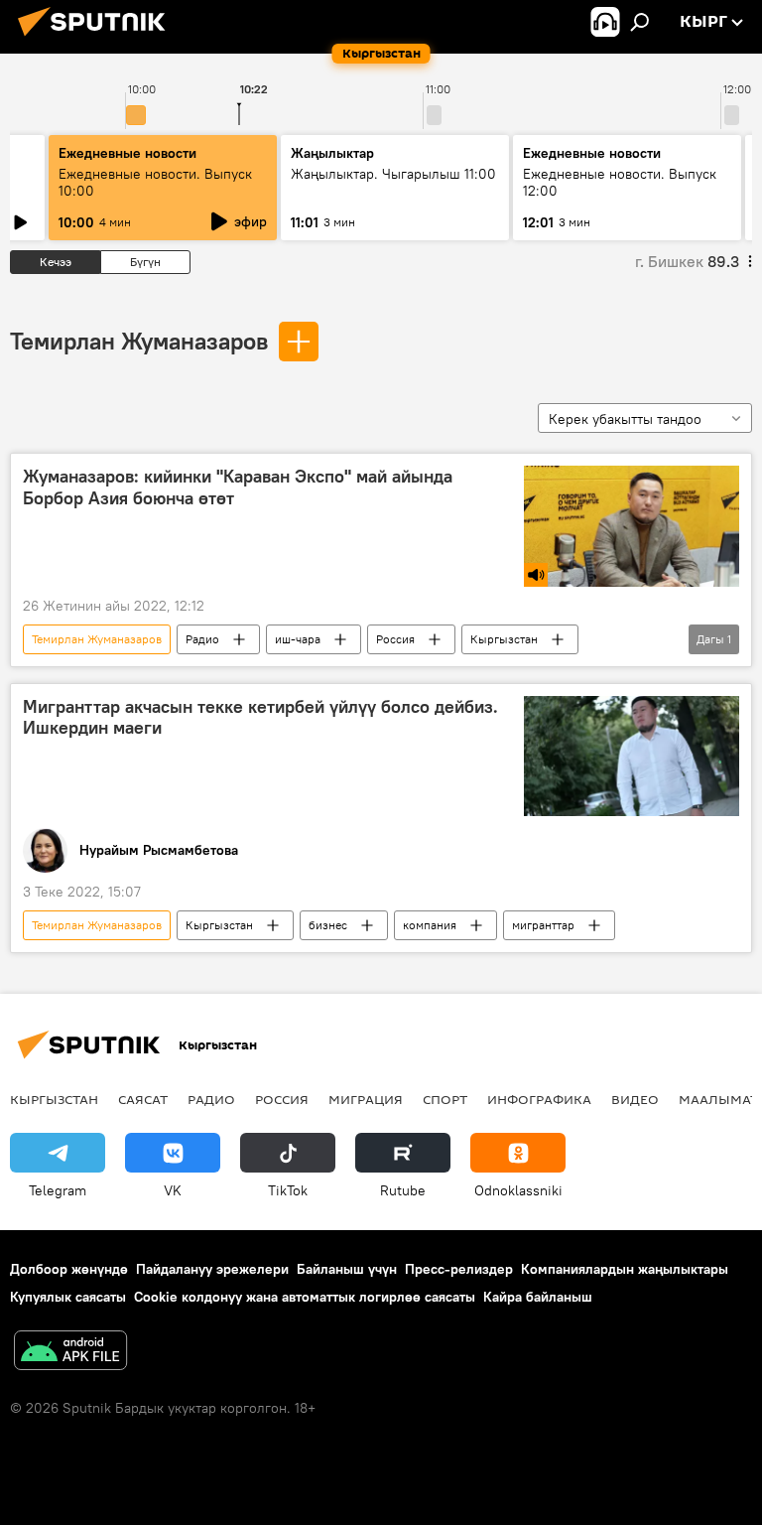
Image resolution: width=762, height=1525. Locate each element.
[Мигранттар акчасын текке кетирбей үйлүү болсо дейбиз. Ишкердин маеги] (631, 756)
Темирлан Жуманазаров (139, 340)
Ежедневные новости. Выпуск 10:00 (155, 182)
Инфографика (539, 1099)
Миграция (365, 1099)
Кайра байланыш (537, 1297)
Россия (395, 638)
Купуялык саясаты (68, 1297)
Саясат (143, 1099)
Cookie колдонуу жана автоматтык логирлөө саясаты (304, 1297)
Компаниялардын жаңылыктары (624, 1269)
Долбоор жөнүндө (69, 1269)
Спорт (445, 1099)
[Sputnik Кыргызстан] (97, 39)
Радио (202, 638)
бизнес (328, 924)
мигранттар (543, 924)
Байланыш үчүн (347, 1269)
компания (429, 924)
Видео (635, 1099)
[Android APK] (70, 1352)
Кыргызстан (504, 638)
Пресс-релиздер (459, 1269)
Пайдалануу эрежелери (212, 1269)
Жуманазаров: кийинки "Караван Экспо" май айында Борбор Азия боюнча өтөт (237, 487)
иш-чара (297, 638)
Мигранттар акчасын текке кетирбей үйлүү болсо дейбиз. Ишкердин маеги (260, 718)
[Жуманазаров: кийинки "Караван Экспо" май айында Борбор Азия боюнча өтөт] (631, 526)
